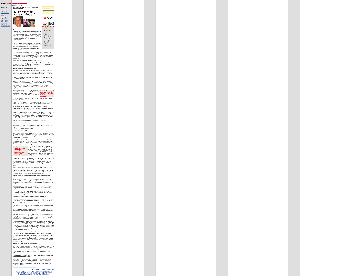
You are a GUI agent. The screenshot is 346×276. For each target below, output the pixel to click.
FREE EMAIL (35, 274)
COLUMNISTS (5, 13)
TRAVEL (50, 271)
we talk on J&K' (47, 40)
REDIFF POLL (4, 20)
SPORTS (32, 271)
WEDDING (24, 273)
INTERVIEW (21, 5)
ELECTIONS (4, 23)
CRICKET (24, 271)
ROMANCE (29, 273)
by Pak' (45, 33)
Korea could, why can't (48, 39)
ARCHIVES (4, 24)
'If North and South (48, 38)
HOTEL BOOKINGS (48, 272)
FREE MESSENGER (28, 274)
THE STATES (4, 21)
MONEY (28, 271)
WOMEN (39, 273)
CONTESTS (41, 274)
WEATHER (34, 273)
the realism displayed (48, 32)
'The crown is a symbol (48, 35)
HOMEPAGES (21, 274)
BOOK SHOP (29, 272)
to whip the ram (47, 43)
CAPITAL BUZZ (5, 18)
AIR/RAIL (20, 273)
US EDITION (4, 11)
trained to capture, (47, 28)
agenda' (45, 44)
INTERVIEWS (4, 17)
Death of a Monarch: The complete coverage (24, 267)
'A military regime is (47, 27)
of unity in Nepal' (47, 36)
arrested (15, 58)
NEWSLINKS (4, 10)
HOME (13, 5)
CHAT (40, 271)
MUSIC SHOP (36, 272)
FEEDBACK (46, 274)
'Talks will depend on (48, 31)
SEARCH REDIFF (5, 26)
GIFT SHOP (41, 272)
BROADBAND (45, 271)
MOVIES (36, 271)
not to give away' (47, 29)
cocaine (35, 210)
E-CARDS (43, 273)
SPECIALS (3, 15)
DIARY (3, 14)
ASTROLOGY (18, 272)
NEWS (16, 5)
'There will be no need (48, 42)
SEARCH (48, 273)
